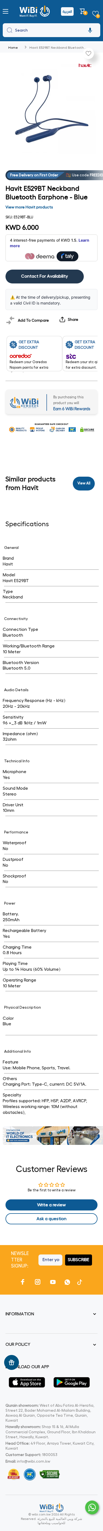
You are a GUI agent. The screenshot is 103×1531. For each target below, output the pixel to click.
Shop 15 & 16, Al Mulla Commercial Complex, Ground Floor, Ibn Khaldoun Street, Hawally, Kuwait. (50, 1432)
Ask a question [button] (51, 1219)
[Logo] (35, 11)
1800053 (49, 1455)
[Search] (8, 30)
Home (13, 47)
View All (83, 483)
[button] (83, 11)
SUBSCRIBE (78, 1260)
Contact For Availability (44, 276)
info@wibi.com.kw (33, 1461)
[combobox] (51, 30)
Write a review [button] (51, 1205)
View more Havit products (29, 207)
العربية (67, 11)
